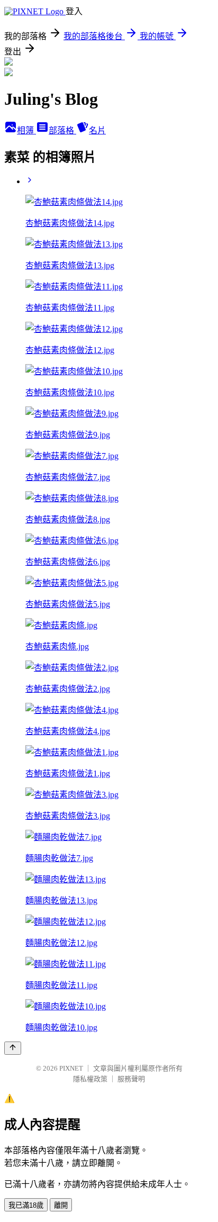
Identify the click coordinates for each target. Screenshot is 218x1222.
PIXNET (71, 1068)
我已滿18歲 (25, 1205)
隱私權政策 (90, 1079)
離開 (61, 1205)
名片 (97, 130)
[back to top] (12, 1048)
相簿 (26, 130)
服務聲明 (131, 1079)
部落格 (62, 130)
